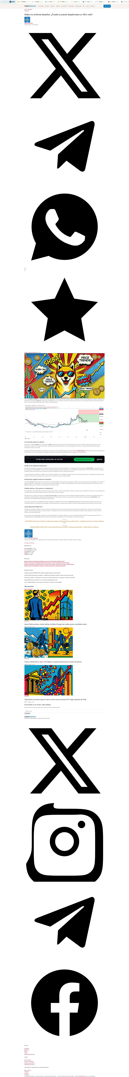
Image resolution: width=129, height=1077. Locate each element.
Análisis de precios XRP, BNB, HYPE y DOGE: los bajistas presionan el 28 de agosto (42, 573)
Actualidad (41, 6)
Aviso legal (26, 1074)
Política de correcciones (29, 1063)
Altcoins (52, 6)
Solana (25, 551)
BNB (25, 553)
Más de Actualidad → (29, 589)
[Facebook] (64, 1042)
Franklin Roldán (81, 1076)
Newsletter (107, 6)
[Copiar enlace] (25, 269)
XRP (25, 554)
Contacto (26, 1073)
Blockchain (64, 6)
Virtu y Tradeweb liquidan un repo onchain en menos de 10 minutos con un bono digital (43, 582)
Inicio (25, 9)
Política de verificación (29, 1061)
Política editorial (27, 1060)
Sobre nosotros (27, 1070)
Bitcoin (47, 6)
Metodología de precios (29, 1064)
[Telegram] (64, 962)
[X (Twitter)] (64, 800)
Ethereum (26, 550)
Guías (87, 6)
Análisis (58, 6)
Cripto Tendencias (28, 23)
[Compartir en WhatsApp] (64, 266)
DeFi (84, 6)
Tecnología (71, 6)
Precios (92, 6)
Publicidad (26, 1071)
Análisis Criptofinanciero (29, 1054)
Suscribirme (27, 713)
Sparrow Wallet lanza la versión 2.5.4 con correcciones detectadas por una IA (40, 580)
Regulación (78, 6)
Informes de (78, 450)
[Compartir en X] (64, 105)
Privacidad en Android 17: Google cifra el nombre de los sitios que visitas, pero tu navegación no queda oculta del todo (49, 577)
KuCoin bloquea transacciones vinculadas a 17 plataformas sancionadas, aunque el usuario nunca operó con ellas (48, 575)
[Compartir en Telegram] (64, 186)
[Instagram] (64, 881)
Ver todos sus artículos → (29, 543)
